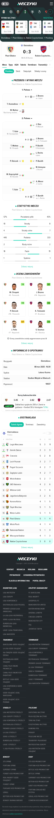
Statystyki (27, 71)
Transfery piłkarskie (37, 740)
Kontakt (10, 569)
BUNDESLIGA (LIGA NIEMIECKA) (9, 624)
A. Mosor (39, 181)
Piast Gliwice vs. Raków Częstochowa (28, 37)
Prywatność (15, 575)
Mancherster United (37, 605)
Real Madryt (33, 597)
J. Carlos (39, 183)
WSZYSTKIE (48, 18)
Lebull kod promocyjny (38, 796)
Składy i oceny (40, 71)
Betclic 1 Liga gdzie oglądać (11, 680)
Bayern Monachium (36, 609)
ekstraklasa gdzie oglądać (10, 660)
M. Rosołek (14, 176)
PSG (29, 625)
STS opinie (7, 761)
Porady (31, 732)
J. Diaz (38, 124)
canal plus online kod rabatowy (12, 674)
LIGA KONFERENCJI (10, 601)
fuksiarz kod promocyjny (14, 788)
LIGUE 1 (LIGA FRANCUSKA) (12, 630)
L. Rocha (39, 153)
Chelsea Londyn (35, 617)
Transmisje (43, 64)
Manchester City (35, 621)
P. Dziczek (14, 161)
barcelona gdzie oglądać (14, 644)
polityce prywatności (16, 814)
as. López (39, 98)
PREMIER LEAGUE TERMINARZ (39, 663)
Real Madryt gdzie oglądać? (10, 779)
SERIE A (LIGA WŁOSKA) (11, 619)
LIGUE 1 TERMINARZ (35, 679)
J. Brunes (40, 96)
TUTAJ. (45, 407)
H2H (16, 64)
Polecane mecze (35, 736)
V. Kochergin (40, 148)
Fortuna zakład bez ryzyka (36, 791)
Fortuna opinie (9, 765)
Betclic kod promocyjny (38, 769)
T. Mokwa (14, 145)
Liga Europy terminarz (38, 648)
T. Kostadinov (12, 104)
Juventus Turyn (35, 629)
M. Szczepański (12, 133)
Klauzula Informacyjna (19, 580)
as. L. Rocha (40, 198)
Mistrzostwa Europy (37, 744)
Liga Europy (8, 597)
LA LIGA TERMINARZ (35, 667)
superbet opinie (9, 769)
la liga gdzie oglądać (12, 648)
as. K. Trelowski (41, 141)
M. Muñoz (14, 110)
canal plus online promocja (10, 667)
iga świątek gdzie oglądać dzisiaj (14, 653)
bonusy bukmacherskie (13, 800)
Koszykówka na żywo (37, 724)
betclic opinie (34, 773)
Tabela (23, 64)
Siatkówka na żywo (36, 712)
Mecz (4, 64)
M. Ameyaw (40, 167)
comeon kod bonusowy (38, 800)
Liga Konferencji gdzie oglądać (12, 687)
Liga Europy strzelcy (12, 716)
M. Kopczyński (12, 174)
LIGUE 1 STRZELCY (9, 744)
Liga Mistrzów (9, 593)
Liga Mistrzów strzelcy (13, 712)
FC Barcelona (34, 593)
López (38, 155)
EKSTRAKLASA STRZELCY (12, 724)
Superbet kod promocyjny (39, 777)
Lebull (5, 792)
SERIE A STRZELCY (10, 736)
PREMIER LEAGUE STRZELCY (13, 728)
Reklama (31, 569)
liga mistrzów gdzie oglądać (36, 749)
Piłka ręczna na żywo (37, 716)
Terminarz (32, 64)
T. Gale (15, 131)
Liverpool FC (33, 601)
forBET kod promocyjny (13, 773)
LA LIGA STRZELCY (9, 732)
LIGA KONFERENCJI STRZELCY (14, 720)
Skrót (18, 71)
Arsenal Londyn (35, 613)
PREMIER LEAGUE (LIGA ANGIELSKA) (11, 610)
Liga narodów (9, 634)
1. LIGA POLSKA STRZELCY (12, 748)
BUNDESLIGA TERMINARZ (37, 675)
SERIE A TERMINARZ (35, 671)
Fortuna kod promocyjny (39, 765)
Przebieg (9, 71)
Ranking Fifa (33, 728)
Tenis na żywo (34, 720)
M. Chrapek (14, 148)
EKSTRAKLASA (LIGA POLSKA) (14, 605)
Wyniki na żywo (8, 18)
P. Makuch (39, 126)
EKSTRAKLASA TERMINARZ (38, 659)
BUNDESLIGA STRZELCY (11, 740)
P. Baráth (39, 145)
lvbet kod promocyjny (38, 785)
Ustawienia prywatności (34, 575)
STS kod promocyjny (37, 761)
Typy (11, 64)
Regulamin (42, 569)
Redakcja (21, 569)
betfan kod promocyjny (38, 781)
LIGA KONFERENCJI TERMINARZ (35, 653)
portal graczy (39, 580)
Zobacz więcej (27, 266)
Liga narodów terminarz (38, 683)
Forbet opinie (8, 784)
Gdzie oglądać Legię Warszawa (11, 694)
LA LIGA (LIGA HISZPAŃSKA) (13, 615)
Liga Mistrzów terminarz (39, 644)
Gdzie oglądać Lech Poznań (11, 700)
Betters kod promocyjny (13, 796)
